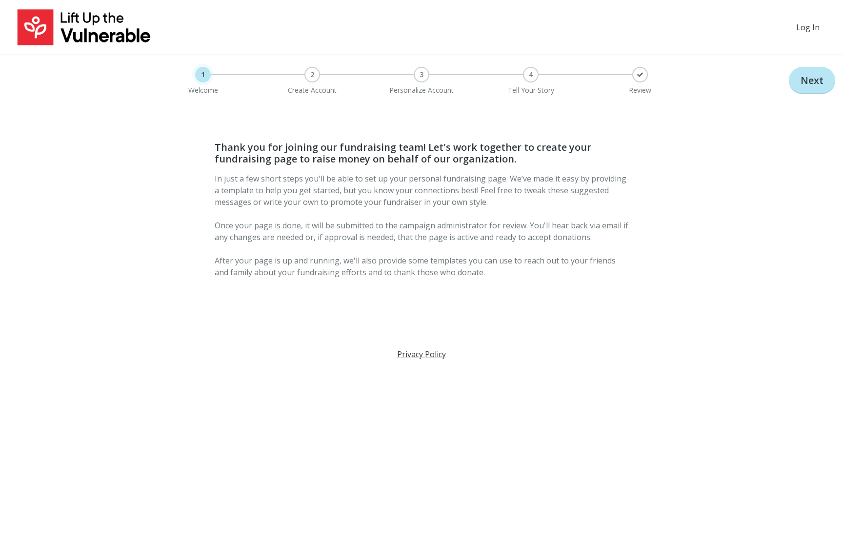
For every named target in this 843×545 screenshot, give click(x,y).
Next (812, 80)
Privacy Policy (421, 354)
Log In (808, 27)
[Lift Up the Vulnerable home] (83, 27)
